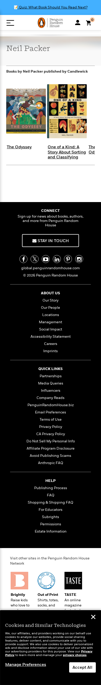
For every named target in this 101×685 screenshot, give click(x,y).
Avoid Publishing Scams (50, 455)
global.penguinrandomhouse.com (50, 268)
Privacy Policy (50, 426)
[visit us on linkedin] (57, 259)
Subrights (50, 516)
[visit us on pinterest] (68, 259)
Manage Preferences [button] (25, 664)
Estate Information (51, 531)
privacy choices (74, 655)
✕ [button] (93, 617)
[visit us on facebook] (23, 259)
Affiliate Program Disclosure (51, 448)
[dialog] (50, 647)
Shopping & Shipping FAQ (50, 502)
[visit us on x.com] (35, 259)
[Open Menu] (10, 23)
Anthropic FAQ (50, 462)
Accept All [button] (82, 667)
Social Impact (50, 329)
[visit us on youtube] (46, 259)
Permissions (50, 524)
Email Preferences (50, 412)
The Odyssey (19, 147)
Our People (50, 307)
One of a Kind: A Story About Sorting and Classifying (67, 152)
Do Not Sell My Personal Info (50, 441)
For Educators (50, 509)
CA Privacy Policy (50, 434)
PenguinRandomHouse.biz (50, 405)
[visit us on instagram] (79, 259)
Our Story (50, 300)
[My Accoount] (78, 22)
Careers (50, 343)
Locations (50, 314)
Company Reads (50, 397)
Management (50, 322)
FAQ (50, 495)
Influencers (50, 390)
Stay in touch (53, 241)
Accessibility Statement (51, 336)
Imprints (50, 351)
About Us (50, 293)
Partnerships (51, 376)
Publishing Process (50, 488)
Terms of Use (51, 419)
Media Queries (50, 383)
